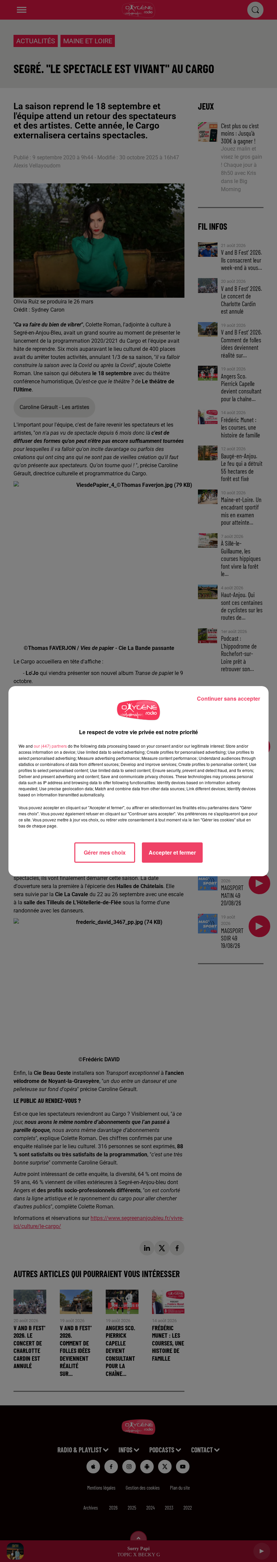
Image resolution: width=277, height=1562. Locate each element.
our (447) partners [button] (50, 746)
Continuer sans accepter (228, 698)
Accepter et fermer (172, 852)
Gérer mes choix (105, 852)
